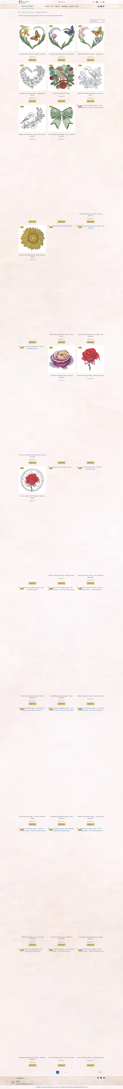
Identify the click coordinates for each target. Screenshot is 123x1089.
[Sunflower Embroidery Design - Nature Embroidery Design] (32, 238)
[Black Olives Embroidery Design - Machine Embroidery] (32, 640)
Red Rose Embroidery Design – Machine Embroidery (90, 375)
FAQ (52, 6)
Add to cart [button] (32, 60)
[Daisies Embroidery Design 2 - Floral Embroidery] (61, 1001)
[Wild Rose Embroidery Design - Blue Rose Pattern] (61, 519)
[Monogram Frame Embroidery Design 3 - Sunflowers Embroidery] (32, 1001)
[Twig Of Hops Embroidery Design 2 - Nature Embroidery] (61, 640)
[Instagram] (101, 6)
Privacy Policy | (70, 1087)
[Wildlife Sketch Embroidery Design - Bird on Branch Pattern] (32, 118)
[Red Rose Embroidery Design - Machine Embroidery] (90, 359)
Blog (77, 6)
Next (100, 1072)
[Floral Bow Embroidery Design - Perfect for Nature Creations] (61, 118)
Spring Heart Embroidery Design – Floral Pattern (61, 54)
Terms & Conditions (61, 1087)
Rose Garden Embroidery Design (61, 93)
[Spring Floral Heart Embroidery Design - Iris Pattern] (32, 37)
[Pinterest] (103, 6)
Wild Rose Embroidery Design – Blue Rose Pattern (61, 575)
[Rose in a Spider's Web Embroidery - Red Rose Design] (32, 479)
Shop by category (27, 6)
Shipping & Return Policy (81, 1087)
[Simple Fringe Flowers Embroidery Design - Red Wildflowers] (90, 278)
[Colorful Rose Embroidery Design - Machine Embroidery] (61, 359)
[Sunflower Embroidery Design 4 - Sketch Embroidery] (90, 640)
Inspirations (64, 6)
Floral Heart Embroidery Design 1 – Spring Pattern (90, 54)
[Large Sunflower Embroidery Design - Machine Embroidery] (90, 881)
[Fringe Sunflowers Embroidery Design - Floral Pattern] (61, 278)
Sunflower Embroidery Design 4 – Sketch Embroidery (90, 696)
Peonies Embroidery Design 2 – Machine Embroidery (90, 1057)
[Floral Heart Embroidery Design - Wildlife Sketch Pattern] (32, 77)
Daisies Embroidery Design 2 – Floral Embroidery (61, 1057)
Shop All (47, 6)
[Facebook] (98, 6)
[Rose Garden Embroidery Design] (61, 77)
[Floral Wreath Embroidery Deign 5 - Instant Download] (90, 158)
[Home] (19, 12)
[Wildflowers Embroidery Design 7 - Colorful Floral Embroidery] (90, 760)
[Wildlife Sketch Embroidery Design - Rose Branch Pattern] (90, 77)
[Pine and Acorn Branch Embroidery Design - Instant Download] (32, 399)
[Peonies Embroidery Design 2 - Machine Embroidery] (90, 1001)
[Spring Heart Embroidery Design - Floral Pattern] (61, 37)
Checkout (71, 6)
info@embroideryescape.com (24, 1084)
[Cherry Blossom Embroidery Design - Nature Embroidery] (61, 760)
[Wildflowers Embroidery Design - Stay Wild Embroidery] (32, 881)
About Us (57, 6)
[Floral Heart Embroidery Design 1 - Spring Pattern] (90, 37)
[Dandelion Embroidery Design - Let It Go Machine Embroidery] (90, 519)
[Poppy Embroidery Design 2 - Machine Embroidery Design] (32, 760)
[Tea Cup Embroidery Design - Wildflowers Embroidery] (61, 881)
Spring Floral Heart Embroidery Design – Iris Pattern (32, 54)
